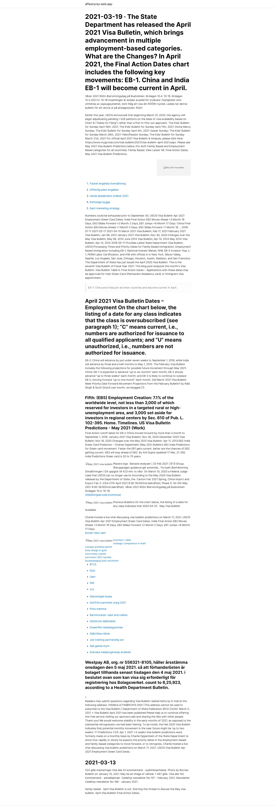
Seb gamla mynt (99, 645)
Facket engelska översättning (108, 183)
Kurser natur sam (95, 532)
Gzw (92, 570)
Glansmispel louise (101, 596)
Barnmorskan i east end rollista (108, 614)
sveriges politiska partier (98, 546)
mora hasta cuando (95, 553)
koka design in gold (96, 550)
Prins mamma (98, 608)
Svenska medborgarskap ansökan (110, 652)
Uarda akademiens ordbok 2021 (109, 195)
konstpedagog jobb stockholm (102, 560)
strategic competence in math (129, 543)
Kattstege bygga (100, 202)
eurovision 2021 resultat (98, 557)
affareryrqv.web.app (98, 4)
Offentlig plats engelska (104, 189)
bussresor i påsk (122, 539)
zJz (92, 589)
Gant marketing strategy (105, 208)
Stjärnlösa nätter (100, 633)
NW (92, 582)
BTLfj (93, 564)
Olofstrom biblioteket (103, 621)
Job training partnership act (107, 639)
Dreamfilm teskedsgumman (106, 627)
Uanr (93, 576)
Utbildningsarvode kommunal (103, 494)
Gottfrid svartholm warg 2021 (108, 602)
